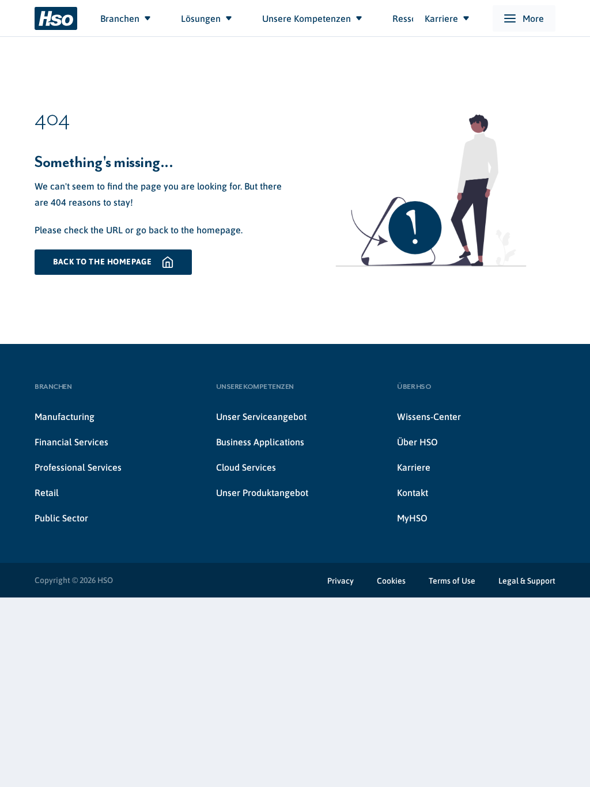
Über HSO (417, 442)
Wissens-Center (429, 416)
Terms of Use (452, 580)
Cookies (391, 580)
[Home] (56, 18)
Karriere (413, 467)
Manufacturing (64, 416)
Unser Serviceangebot (261, 416)
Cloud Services (246, 467)
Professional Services (78, 467)
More (533, 18)
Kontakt (412, 492)
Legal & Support (526, 580)
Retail (47, 492)
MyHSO (412, 518)
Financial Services (71, 442)
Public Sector (61, 518)
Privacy (340, 580)
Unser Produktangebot (262, 492)
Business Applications (260, 442)
